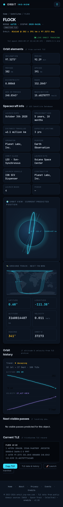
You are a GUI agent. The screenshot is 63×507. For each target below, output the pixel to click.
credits (27, 500)
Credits (31, 490)
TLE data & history (30, 466)
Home (5, 14)
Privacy (34, 486)
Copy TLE (10, 466)
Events (48, 486)
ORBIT (16, 4)
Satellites (16, 14)
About (21, 486)
